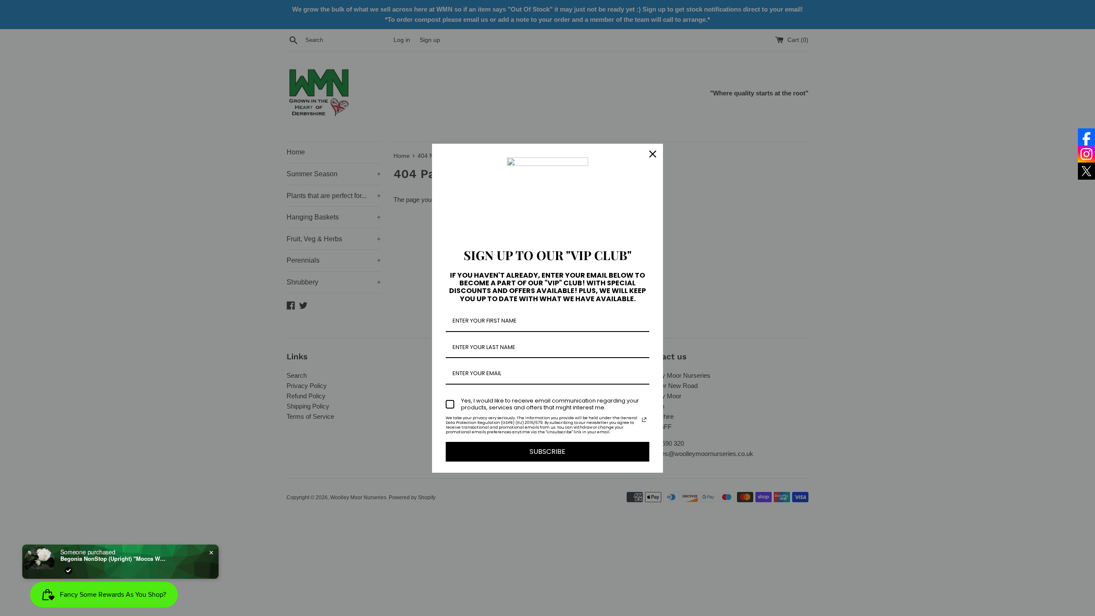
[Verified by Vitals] (68, 571)
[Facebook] (1086, 136)
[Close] (652, 154)
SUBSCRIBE (547, 451)
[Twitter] (1086, 171)
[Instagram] (1086, 154)
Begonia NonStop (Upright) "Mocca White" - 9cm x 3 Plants (113, 558)
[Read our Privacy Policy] (644, 420)
